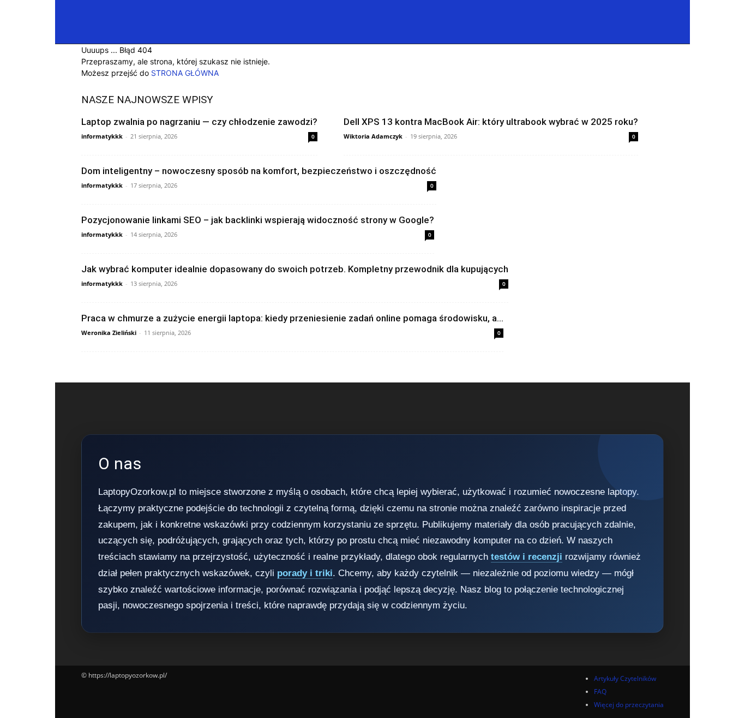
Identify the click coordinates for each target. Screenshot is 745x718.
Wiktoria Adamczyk (373, 136)
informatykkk (102, 136)
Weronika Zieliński (108, 332)
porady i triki (305, 573)
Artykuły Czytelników (625, 678)
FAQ (600, 691)
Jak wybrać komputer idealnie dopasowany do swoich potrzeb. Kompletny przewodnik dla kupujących (294, 269)
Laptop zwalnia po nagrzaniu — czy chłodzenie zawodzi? (199, 121)
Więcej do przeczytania (629, 704)
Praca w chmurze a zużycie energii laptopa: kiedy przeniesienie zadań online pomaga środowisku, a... (292, 318)
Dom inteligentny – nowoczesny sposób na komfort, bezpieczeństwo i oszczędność (258, 170)
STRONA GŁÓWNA (185, 72)
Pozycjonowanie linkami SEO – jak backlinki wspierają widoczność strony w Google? (257, 219)
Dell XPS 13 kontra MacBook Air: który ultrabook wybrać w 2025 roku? (491, 121)
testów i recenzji (526, 557)
